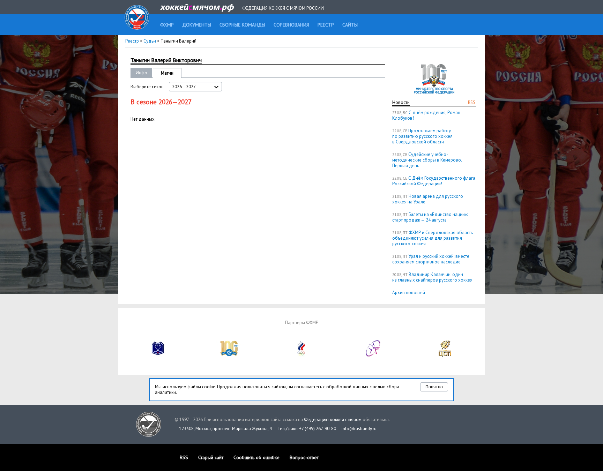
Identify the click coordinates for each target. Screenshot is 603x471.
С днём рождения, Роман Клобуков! (426, 115)
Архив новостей (408, 293)
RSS (471, 102)
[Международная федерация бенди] (158, 355)
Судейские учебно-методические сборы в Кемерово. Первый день (427, 160)
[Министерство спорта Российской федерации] (230, 355)
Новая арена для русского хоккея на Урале (427, 199)
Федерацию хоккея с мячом (333, 420)
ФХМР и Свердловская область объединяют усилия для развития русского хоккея (432, 238)
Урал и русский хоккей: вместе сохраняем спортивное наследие (430, 259)
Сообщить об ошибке (256, 457)
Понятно (434, 386)
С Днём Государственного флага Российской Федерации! (433, 181)
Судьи (149, 41)
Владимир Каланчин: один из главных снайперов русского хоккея (432, 277)
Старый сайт (210, 457)
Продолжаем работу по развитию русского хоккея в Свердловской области (422, 136)
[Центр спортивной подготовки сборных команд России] (445, 355)
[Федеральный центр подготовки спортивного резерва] (373, 355)
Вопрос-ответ (304, 457)
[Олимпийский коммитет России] (301, 355)
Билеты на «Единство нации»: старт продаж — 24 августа (430, 217)
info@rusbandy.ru (359, 429)
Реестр (132, 41)
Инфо (141, 73)
